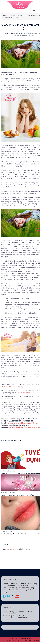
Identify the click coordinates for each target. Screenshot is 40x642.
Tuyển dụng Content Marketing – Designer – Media (20, 473)
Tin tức (15, 15)
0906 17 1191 (22, 618)
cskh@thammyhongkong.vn (18, 616)
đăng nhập (14, 549)
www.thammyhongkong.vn (12, 387)
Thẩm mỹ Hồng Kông (14, 34)
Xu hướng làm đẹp (27, 15)
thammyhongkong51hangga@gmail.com (22, 423)
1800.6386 (12, 614)
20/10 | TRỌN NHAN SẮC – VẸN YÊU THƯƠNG (18, 495)
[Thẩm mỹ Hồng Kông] (20, 5)
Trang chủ (7, 15)
